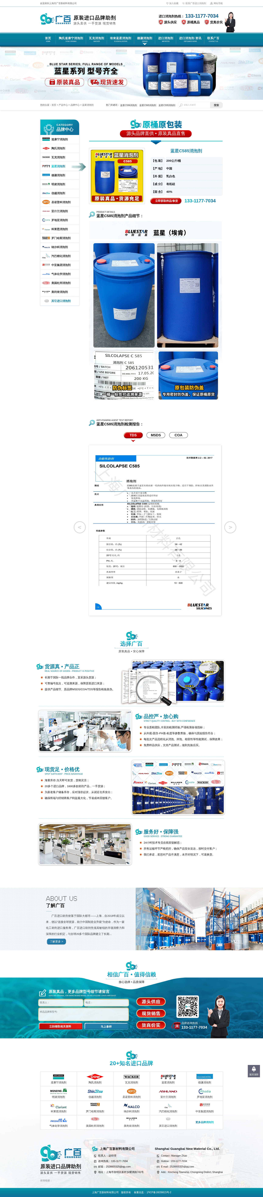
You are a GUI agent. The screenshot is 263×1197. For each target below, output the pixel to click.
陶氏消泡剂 (95, 1082)
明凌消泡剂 (58, 1097)
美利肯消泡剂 (131, 1125)
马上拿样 (106, 1026)
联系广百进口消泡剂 (196, 3)
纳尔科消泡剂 (131, 1111)
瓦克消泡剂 (131, 1082)
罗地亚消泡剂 (204, 1097)
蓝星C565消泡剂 (147, 105)
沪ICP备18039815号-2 (159, 1192)
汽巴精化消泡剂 (168, 1111)
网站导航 (218, 3)
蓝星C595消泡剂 (167, 105)
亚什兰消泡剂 (168, 1097)
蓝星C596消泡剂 (128, 105)
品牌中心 (75, 105)
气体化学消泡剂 (58, 1125)
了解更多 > (56, 941)
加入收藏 (173, 3)
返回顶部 (253, 1074)
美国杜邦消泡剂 (95, 1125)
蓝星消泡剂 (88, 105)
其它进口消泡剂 (168, 1125)
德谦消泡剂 (204, 1082)
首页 (54, 105)
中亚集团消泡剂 (205, 1111)
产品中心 (63, 105)
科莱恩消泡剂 (58, 1111)
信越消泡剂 (95, 1097)
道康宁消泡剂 (58, 1082)
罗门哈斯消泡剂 (95, 1111)
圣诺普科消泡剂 (132, 1097)
